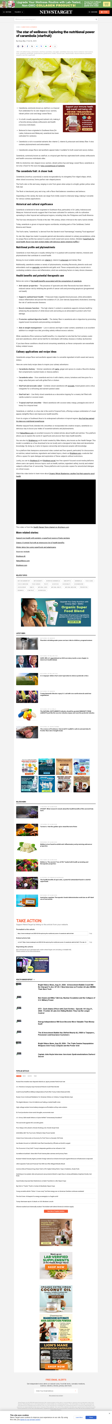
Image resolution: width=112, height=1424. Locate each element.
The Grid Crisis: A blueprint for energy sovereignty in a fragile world (37, 1196)
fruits (17, 53)
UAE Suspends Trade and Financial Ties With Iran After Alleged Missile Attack (40, 1164)
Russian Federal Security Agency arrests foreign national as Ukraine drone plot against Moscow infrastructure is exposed (54, 1158)
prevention (88, 53)
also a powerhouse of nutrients (53, 166)
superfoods (31, 55)
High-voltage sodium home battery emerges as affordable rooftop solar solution (41, 1107)
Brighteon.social (49, 461)
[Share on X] (32, 46)
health (54, 53)
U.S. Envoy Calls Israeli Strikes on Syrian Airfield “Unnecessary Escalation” (39, 1117)
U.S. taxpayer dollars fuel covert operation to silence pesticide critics (64, 676)
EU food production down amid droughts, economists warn (35, 1112)
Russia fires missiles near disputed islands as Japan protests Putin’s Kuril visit (40, 1081)
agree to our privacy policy (30, 1420)
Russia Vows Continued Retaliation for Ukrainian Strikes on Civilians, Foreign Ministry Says (44, 1097)
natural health (69, 53)
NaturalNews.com (27, 433)
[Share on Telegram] (37, 46)
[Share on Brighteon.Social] (18, 46)
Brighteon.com (75, 453)
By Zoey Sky (20, 41)
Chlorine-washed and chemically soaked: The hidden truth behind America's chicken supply (45, 1206)
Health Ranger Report (24, 979)
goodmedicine (38, 53)
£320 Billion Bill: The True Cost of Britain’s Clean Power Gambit (35, 1133)
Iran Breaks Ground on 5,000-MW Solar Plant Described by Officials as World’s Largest (43, 1143)
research (19, 55)
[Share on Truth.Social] (41, 46)
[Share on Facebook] (27, 46)
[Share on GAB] (46, 46)
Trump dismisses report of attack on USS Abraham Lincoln (34, 1201)
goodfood (23, 53)
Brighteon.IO (35, 461)
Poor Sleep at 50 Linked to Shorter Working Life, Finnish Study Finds (37, 1128)
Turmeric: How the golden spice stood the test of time (58, 826)
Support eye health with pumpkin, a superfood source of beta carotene (43, 538)
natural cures (61, 53)
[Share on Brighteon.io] (23, 46)
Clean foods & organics (29, 27)
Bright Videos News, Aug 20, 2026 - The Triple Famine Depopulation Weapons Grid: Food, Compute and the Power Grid (66, 1044)
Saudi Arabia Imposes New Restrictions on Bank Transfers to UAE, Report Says (41, 1181)
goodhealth (29, 53)
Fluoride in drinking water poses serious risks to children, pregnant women (66, 640)
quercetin (35, 267)
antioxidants (35, 52)
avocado (71, 386)
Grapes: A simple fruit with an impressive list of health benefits (40, 543)
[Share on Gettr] (50, 46)
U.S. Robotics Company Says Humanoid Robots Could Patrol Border (37, 1087)
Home (18, 27)
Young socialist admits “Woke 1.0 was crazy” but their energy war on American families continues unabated (50, 1191)
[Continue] (75, 1390)
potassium (64, 260)
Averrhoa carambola (45, 52)
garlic (57, 369)
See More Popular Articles (55, 1211)
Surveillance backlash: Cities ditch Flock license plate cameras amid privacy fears (41, 1153)
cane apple (55, 52)
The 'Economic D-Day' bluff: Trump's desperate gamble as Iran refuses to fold (40, 1148)
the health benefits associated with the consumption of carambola (56, 281)
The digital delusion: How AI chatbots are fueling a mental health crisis (38, 1102)
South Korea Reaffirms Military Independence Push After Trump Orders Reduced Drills (43, 1092)
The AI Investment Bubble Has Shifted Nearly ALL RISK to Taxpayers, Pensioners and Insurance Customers (66, 1034)
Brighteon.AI (20, 556)
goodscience (47, 53)
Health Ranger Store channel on (51, 527)
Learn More (79, 1417)
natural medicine (79, 53)
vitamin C (48, 260)
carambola (63, 52)
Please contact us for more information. (28, 951)
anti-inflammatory (25, 52)
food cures (70, 52)
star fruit (24, 55)
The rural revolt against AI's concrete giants (29, 1123)
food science (89, 52)
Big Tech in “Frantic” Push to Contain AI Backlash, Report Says (35, 1186)
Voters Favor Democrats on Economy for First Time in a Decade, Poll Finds (39, 1138)
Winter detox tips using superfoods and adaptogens (36, 547)
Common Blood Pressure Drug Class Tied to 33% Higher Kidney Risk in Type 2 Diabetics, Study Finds (47, 1169)
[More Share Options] (55, 46)
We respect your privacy (56, 1395)
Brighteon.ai (33, 440)
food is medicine (79, 52)
